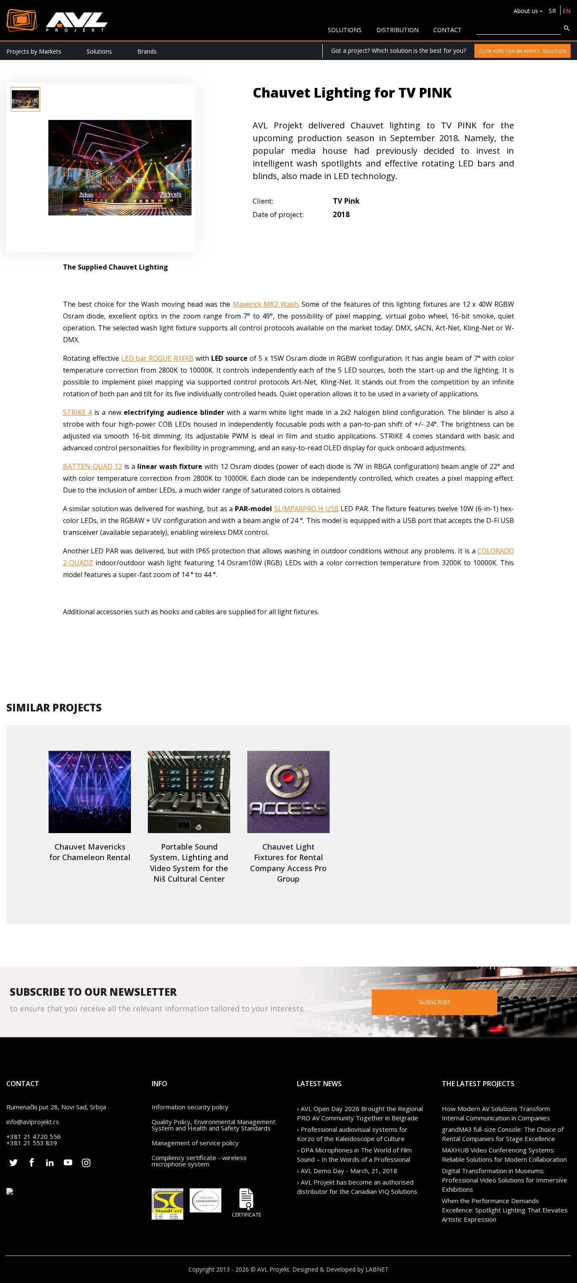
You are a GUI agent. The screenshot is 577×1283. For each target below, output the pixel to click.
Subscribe (435, 1002)
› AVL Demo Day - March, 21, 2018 (347, 1170)
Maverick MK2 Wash (265, 304)
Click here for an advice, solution (522, 51)
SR (552, 11)
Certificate (246, 1214)
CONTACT (447, 30)
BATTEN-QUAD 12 (92, 466)
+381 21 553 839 (31, 1143)
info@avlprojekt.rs (32, 1121)
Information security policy (190, 1107)
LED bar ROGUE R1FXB (157, 358)
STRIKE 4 (77, 412)
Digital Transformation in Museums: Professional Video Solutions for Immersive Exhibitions (504, 1179)
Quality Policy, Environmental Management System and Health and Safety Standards (213, 1124)
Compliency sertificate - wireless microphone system (199, 1160)
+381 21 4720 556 (33, 1136)
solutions (345, 30)
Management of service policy (195, 1143)
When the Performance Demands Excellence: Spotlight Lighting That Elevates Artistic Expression (505, 1209)
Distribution (397, 30)
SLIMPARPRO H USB (306, 508)
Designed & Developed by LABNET (340, 1269)
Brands (147, 51)
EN (567, 11)
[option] (25, 99)
